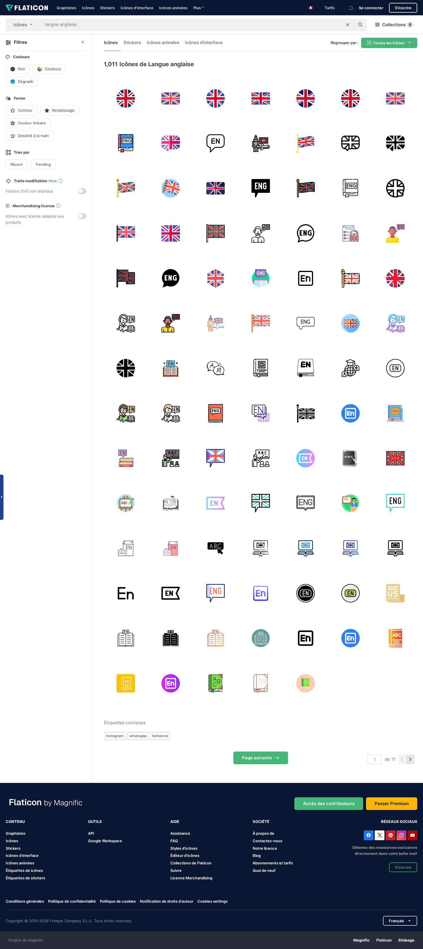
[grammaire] (260, 368)
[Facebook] (369, 835)
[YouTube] (412, 835)
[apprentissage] (350, 233)
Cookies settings (212, 901)
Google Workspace (105, 840)
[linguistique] (215, 368)
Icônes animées (173, 7)
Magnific (361, 940)
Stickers (107, 7)
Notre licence (265, 848)
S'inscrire (403, 7)
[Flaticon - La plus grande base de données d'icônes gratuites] (27, 8)
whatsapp (138, 735)
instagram (115, 735)
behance (160, 735)
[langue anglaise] (170, 143)
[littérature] (170, 368)
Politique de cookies (118, 901)
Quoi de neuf (264, 870)
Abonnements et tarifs (273, 863)
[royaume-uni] (125, 98)
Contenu (15, 821)
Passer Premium (392, 803)
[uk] (305, 143)
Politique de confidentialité (72, 901)
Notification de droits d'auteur (166, 901)
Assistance (180, 833)
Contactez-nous (267, 840)
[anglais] (305, 278)
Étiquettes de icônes (24, 870)
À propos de (263, 833)
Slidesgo (406, 940)
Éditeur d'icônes (184, 855)
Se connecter (371, 7)
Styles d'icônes (183, 848)
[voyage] (260, 143)
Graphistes (66, 7)
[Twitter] (379, 835)
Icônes (88, 7)
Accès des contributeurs (329, 803)
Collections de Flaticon (191, 863)
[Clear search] (347, 24)
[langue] (395, 188)
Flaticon (384, 940)
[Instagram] (401, 835)
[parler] (260, 233)
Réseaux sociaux (399, 821)
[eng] (125, 143)
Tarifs (330, 7)
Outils (95, 821)
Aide (174, 821)
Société (261, 821)
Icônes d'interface (137, 7)
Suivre (176, 870)
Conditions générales (25, 901)
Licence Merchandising (191, 878)
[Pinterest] (390, 835)
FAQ (174, 840)
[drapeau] (305, 413)
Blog (257, 855)
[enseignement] (170, 458)
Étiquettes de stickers (25, 878)
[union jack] (395, 458)
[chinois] (350, 368)
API (91, 833)
